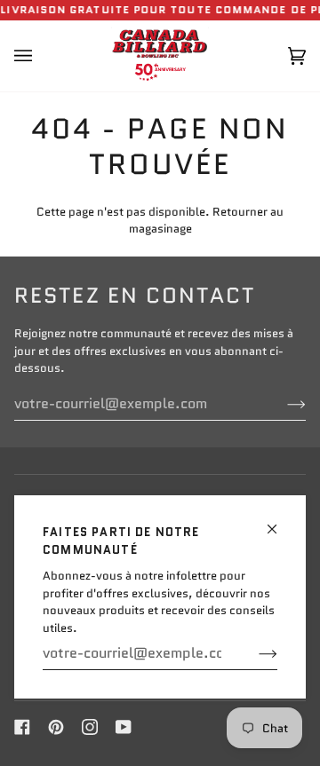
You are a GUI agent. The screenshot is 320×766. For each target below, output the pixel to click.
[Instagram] (90, 727)
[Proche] (279, 521)
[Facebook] (22, 727)
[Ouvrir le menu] (41, 55)
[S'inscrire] (253, 653)
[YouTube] (124, 727)
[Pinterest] (56, 727)
